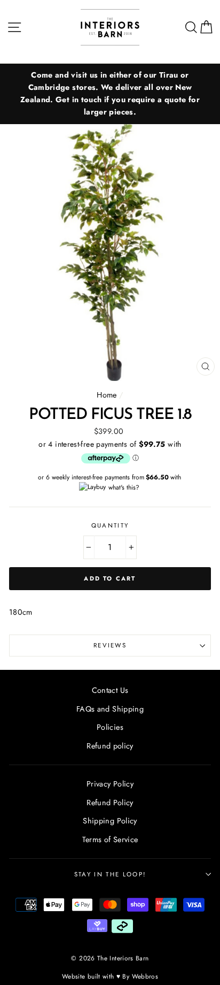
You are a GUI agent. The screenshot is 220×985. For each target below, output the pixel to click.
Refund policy (110, 745)
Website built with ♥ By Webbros (110, 976)
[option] (110, 94)
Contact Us (110, 690)
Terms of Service (110, 839)
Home (106, 395)
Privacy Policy (110, 783)
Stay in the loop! (110, 874)
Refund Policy (110, 802)
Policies (110, 727)
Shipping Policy (110, 820)
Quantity (110, 525)
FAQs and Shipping (110, 709)
